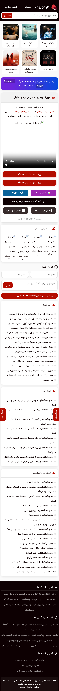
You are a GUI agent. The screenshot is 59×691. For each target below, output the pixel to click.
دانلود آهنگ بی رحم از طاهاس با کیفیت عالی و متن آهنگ (28, 456)
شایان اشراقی (31, 313)
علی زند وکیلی (47, 351)
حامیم (10, 356)
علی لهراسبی (34, 375)
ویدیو (38, 219)
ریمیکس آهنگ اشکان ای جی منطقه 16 (36, 548)
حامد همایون (11, 375)
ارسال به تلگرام (41, 210)
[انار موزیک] (46, 7)
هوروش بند (48, 365)
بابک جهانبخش (10, 347)
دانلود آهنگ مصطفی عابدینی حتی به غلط (35, 533)
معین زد (36, 347)
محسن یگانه (20, 342)
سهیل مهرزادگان (28, 332)
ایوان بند (15, 328)
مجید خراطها (33, 351)
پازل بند (24, 328)
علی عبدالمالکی (34, 342)
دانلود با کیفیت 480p (27, 182)
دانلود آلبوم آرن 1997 (29, 665)
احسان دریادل (36, 328)
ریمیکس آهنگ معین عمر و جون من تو (36, 543)
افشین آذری (12, 370)
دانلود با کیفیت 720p (27, 174)
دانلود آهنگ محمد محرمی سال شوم (37, 538)
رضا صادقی (48, 332)
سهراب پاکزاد (47, 375)
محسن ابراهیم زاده (23, 111)
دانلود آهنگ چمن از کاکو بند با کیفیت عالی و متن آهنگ (29, 529)
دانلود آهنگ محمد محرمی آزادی (39, 557)
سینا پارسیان (34, 370)
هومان (12, 313)
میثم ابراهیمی (21, 356)
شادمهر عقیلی (32, 318)
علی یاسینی (48, 379)
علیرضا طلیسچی (34, 365)
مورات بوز (13, 318)
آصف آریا (11, 323)
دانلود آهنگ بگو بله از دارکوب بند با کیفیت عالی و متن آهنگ (30, 593)
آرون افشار (21, 323)
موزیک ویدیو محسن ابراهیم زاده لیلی (31, 97)
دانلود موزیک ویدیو (45, 111)
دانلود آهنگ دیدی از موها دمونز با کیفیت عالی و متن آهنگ (29, 599)
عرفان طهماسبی (24, 337)
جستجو (7, 15)
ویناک (20, 313)
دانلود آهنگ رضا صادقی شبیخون (39, 482)
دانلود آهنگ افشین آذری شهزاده (39, 552)
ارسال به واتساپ (13, 210)
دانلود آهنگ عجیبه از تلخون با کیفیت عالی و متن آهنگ (29, 461)
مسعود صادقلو (47, 356)
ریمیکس (27, 7)
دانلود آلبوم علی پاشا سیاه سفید (29, 660)
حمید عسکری (25, 347)
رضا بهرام (23, 370)
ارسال (7, 285)
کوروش (42, 313)
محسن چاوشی (47, 318)
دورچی (50, 313)
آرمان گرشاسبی (35, 323)
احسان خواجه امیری (16, 365)
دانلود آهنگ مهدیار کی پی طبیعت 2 (38, 505)
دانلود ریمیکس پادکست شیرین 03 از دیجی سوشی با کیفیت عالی (29, 635)
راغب (40, 332)
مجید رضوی (10, 337)
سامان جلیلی (47, 347)
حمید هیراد (48, 337)
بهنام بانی (37, 337)
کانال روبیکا (41, 192)
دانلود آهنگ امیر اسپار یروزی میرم (38, 510)
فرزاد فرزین (48, 328)
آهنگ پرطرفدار (10, 7)
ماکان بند (17, 361)
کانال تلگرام (14, 192)
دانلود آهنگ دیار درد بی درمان (40, 515)
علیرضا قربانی (20, 351)
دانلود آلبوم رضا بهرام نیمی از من (29, 670)
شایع (51, 323)
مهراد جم (23, 375)
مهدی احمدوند (13, 332)
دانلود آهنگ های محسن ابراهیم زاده (29, 201)
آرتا (45, 323)
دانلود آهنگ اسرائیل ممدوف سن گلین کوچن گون (32, 562)
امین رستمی (48, 370)
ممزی (21, 318)
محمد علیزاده (47, 361)
